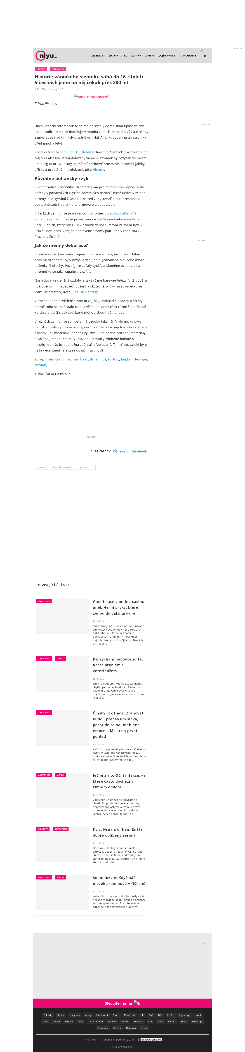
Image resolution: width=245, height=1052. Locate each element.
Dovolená (131, 1027)
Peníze (170, 1015)
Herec (184, 1021)
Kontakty (91, 1039)
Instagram (74, 1015)
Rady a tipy (197, 1021)
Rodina (61, 1015)
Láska (80, 1021)
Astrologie (103, 1027)
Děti (160, 1015)
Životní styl (118, 55)
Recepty (69, 1021)
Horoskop (138, 1021)
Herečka (112, 1021)
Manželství (129, 1015)
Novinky (41, 365)
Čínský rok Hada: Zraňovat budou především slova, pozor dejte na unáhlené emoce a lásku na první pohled (118, 725)
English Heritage (86, 292)
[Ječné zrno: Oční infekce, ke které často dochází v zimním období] (62, 790)
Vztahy (136, 55)
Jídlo (142, 1015)
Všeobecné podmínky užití (118, 1039)
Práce (160, 1021)
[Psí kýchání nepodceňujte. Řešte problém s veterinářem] (62, 674)
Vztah (198, 1015)
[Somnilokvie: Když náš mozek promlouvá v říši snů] (62, 892)
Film (150, 1021)
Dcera (144, 1027)
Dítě (151, 1015)
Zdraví (60, 774)
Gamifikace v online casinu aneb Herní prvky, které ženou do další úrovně (119, 607)
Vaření (56, 1021)
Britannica (98, 359)
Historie (40, 68)
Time (117, 199)
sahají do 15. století (75, 152)
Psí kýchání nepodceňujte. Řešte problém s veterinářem (118, 665)
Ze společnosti (95, 1021)
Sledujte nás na (119, 1003)
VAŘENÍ (150, 55)
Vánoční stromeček (62, 467)
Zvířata (61, 658)
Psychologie (185, 1015)
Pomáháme (188, 55)
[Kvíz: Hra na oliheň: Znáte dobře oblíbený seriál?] (62, 844)
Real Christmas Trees (71, 359)
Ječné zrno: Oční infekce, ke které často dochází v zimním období (119, 781)
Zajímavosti (167, 55)
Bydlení (172, 1021)
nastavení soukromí (151, 1039)
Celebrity (98, 55)
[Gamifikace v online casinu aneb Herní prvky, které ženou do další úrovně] (62, 616)
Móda (45, 1021)
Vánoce (41, 467)
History (98, 169)
